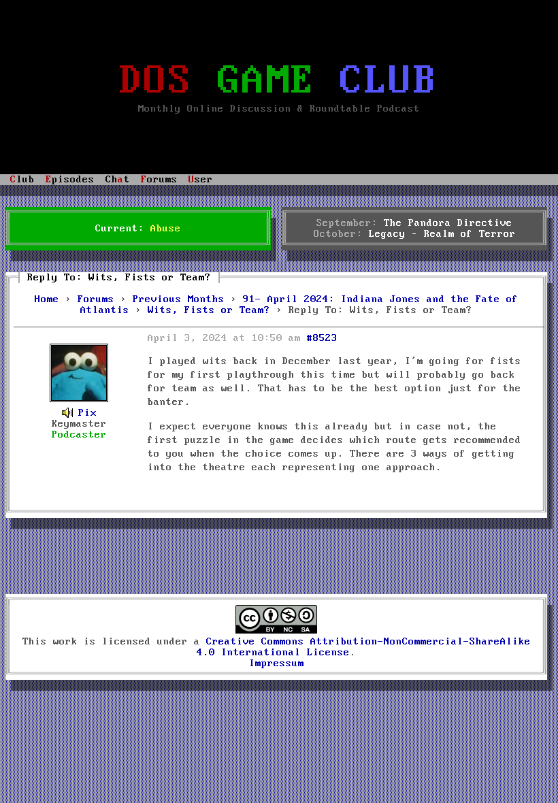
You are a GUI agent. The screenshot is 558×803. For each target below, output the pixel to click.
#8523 (322, 338)
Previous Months (179, 299)
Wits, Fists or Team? (209, 310)
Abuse (165, 228)
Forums (96, 299)
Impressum (276, 663)
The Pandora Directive (448, 223)
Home (47, 299)
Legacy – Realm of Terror (442, 234)
